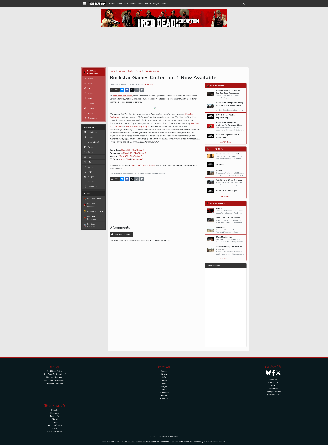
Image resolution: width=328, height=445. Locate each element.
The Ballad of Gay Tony (136, 126)
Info (126, 3)
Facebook (54, 413)
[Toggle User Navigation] (243, 3)
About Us (273, 379)
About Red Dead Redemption (229, 154)
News (119, 3)
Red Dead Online (94, 198)
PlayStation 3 (138, 150)
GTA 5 (55, 422)
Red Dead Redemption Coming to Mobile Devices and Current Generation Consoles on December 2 (229, 106)
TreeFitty (149, 84)
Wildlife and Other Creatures (229, 180)
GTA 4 (55, 428)
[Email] (136, 90)
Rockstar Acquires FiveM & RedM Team (227, 136)
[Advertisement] (164, 47)
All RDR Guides (225, 259)
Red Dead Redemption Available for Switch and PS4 (229, 123)
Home (90, 78)
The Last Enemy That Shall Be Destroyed (229, 247)
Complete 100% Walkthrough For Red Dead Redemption (229, 91)
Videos (164, 3)
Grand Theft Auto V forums (143, 165)
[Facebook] (127, 90)
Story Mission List (224, 237)
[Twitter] (132, 90)
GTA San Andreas (55, 431)
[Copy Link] (142, 90)
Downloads (92, 118)
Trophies (220, 164)
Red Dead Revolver (91, 225)
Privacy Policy (273, 394)
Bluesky (54, 410)
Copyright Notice (273, 391)
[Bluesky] (122, 90)
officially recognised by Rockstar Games (140, 441)
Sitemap (164, 398)
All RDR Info (225, 196)
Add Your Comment (122, 234)
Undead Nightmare (95, 211)
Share (116, 89)
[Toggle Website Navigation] (84, 3)
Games (112, 3)
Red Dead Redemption (92, 217)
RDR (130, 71)
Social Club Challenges (226, 191)
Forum (148, 3)
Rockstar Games (152, 71)
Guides (133, 3)
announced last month (122, 95)
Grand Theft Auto (54, 425)
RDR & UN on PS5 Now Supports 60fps (226, 116)
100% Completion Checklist (228, 218)
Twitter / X (54, 416)
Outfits (219, 208)
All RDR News (225, 142)
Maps (140, 3)
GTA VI (55, 419)
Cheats (91, 103)
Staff (273, 385)
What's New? (93, 142)
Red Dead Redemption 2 (93, 205)
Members (273, 388)
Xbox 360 (125, 150)
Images (156, 3)
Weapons (220, 227)
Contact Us (273, 382)
